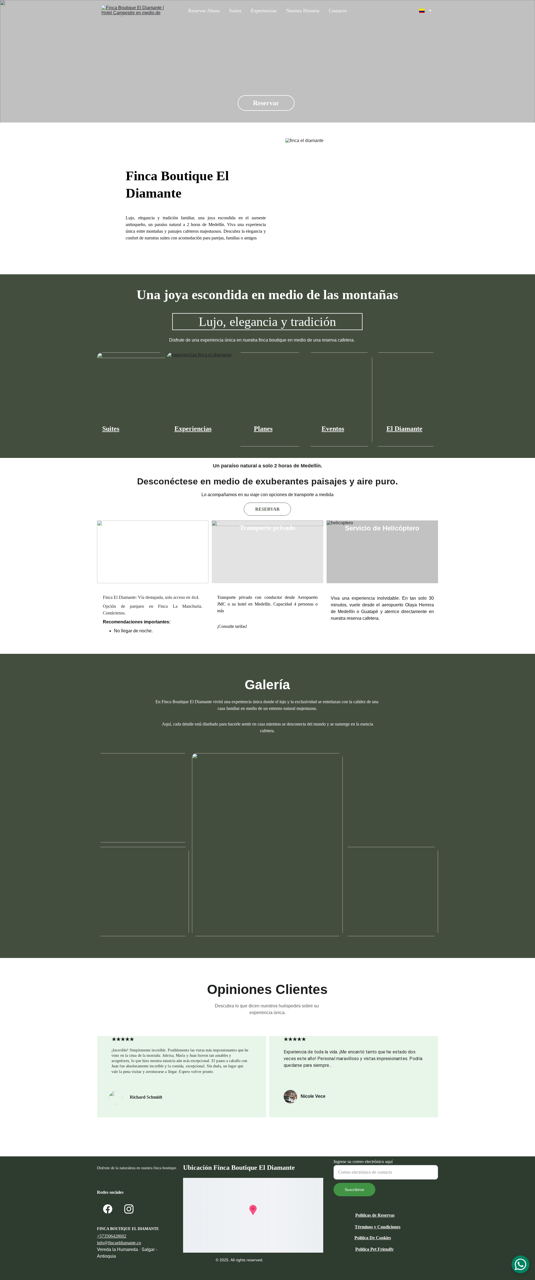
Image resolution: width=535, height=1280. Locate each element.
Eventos (333, 428)
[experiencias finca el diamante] (201, 399)
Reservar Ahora (204, 10)
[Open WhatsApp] (520, 1264)
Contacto (338, 10)
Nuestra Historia (302, 10)
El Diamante (404, 428)
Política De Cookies (372, 1237)
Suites (235, 10)
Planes (263, 428)
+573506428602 (111, 1236)
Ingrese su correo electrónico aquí (363, 1161)
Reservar (266, 103)
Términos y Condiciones (377, 1226)
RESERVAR (267, 509)
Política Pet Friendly (374, 1249)
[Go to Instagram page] (128, 1209)
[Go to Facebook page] (107, 1209)
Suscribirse (354, 1189)
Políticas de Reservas (375, 1215)
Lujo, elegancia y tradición (267, 321)
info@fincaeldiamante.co (119, 1242)
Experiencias (264, 10)
